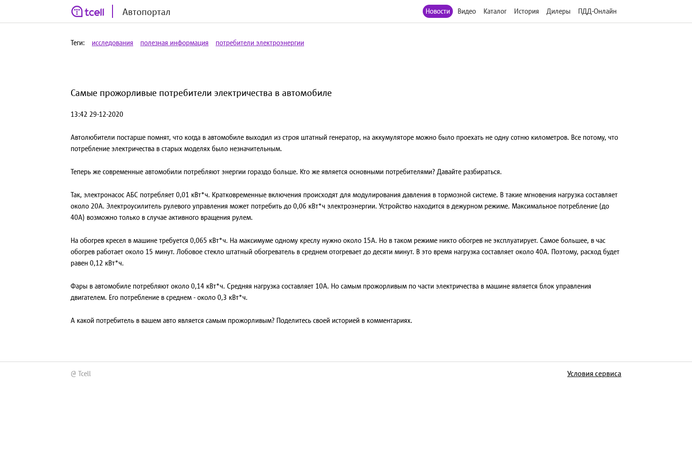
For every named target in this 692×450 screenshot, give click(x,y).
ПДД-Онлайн (597, 11)
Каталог (495, 11)
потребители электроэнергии (260, 42)
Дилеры (559, 11)
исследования (112, 42)
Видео (467, 11)
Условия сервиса (594, 373)
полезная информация (174, 42)
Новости (438, 11)
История (526, 11)
